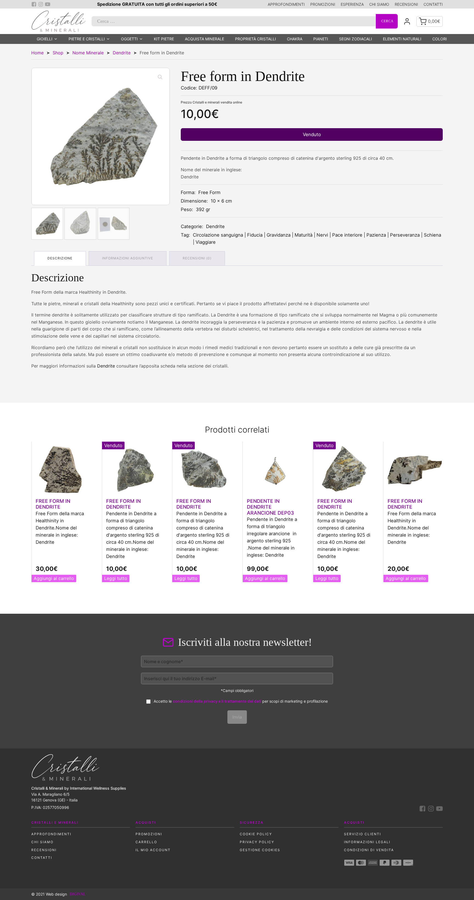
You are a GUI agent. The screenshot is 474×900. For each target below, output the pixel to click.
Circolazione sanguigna (218, 235)
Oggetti (129, 39)
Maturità (303, 235)
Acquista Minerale (204, 39)
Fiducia (255, 235)
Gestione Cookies (260, 850)
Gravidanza (278, 235)
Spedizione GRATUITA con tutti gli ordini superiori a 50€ (157, 4)
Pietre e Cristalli (87, 39)
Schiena (432, 235)
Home (37, 52)
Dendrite (122, 52)
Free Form (209, 192)
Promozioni (322, 4)
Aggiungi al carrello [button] (54, 578)
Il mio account (153, 850)
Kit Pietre (164, 39)
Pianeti (320, 39)
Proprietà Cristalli (255, 39)
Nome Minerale (88, 52)
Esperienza (352, 4)
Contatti (433, 4)
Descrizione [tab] (59, 258)
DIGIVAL (78, 894)
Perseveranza (405, 235)
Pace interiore (347, 235)
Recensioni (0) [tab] (197, 258)
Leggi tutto (115, 578)
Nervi (322, 235)
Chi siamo (379, 4)
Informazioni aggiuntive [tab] (127, 258)
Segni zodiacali (355, 39)
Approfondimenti (286, 4)
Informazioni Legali (367, 842)
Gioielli (44, 39)
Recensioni (406, 4)
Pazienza (376, 235)
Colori (439, 39)
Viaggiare (206, 242)
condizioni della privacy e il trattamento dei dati (217, 701)
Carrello (146, 842)
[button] (160, 77)
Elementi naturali (402, 39)
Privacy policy (257, 842)
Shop (58, 52)
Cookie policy (256, 834)
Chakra (294, 39)
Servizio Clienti (362, 834)
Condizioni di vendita (369, 850)
